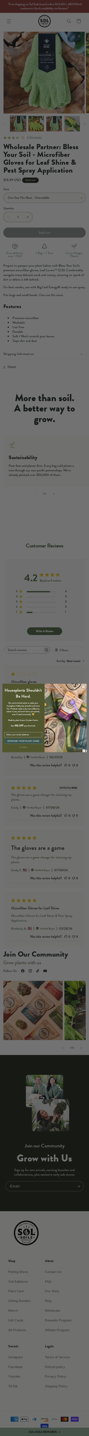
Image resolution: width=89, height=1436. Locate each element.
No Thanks (23, 747)
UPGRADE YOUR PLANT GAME (23, 741)
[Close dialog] (83, 687)
